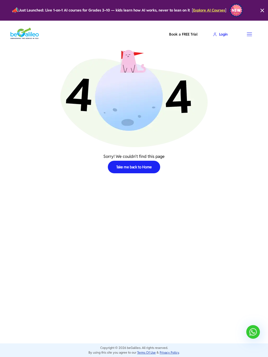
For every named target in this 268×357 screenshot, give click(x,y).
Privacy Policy (169, 352)
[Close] (262, 10)
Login (223, 34)
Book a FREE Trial (183, 34)
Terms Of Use (146, 352)
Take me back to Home (134, 167)
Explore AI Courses (209, 10)
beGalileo (134, 348)
